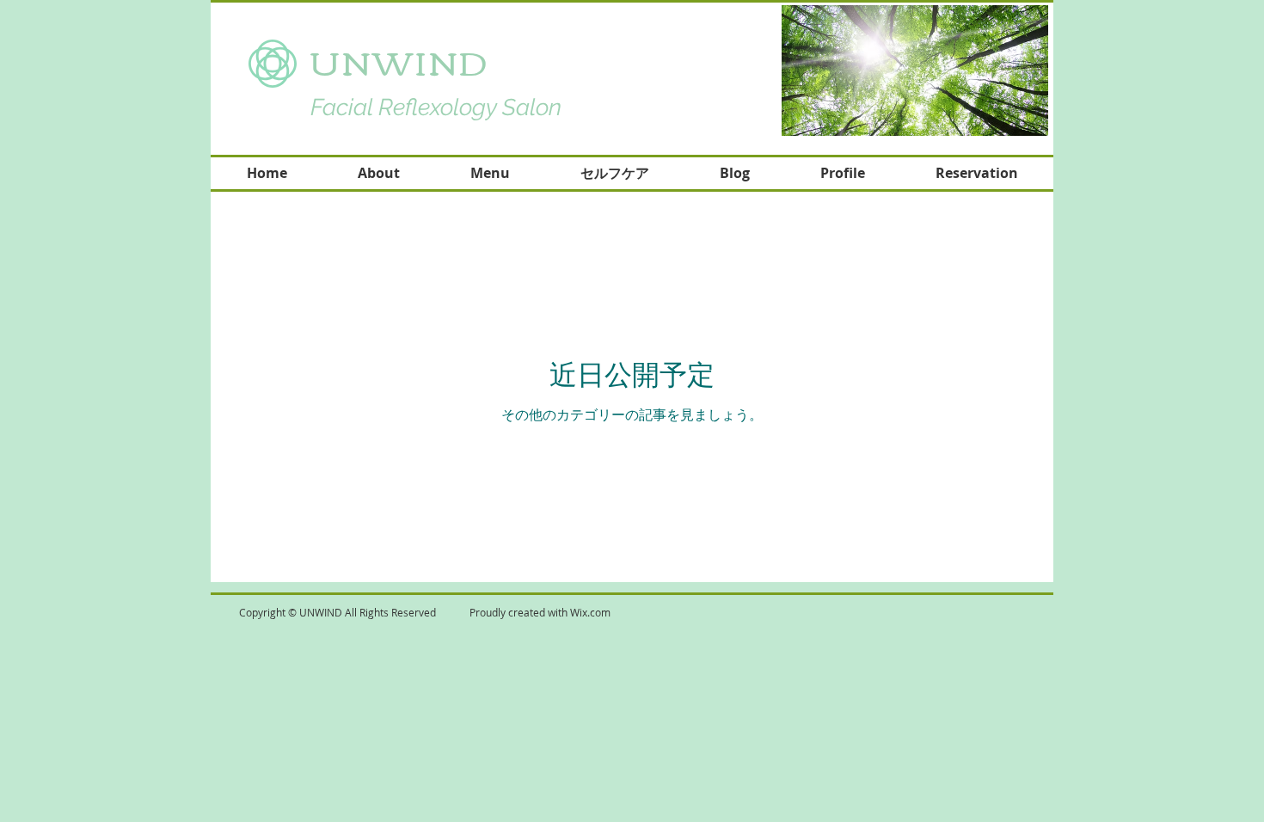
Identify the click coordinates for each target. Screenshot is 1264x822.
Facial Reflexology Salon (435, 107)
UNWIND (407, 61)
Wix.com (590, 612)
